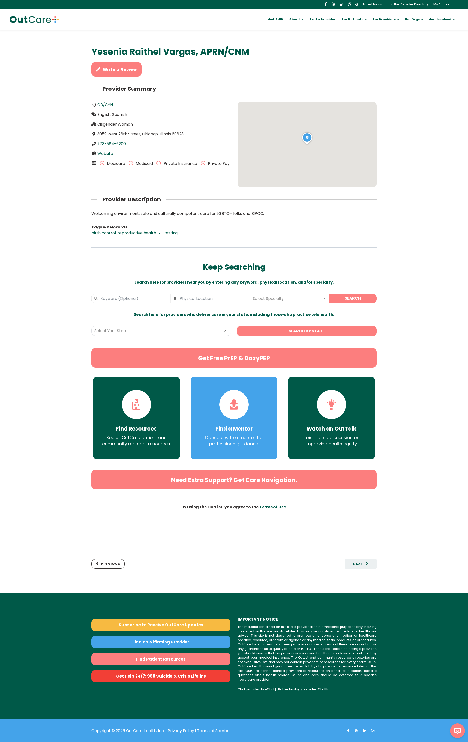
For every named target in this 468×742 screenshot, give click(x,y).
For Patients (352, 19)
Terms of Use (272, 507)
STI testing (168, 233)
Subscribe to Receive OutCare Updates (161, 625)
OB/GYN (105, 105)
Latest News (372, 4)
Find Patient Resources (161, 659)
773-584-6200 (111, 144)
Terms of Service (213, 730)
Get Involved (440, 19)
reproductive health (136, 233)
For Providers (384, 19)
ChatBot (324, 689)
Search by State (307, 331)
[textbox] (289, 298)
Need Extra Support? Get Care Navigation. (234, 480)
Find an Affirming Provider (160, 642)
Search (353, 298)
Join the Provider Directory (408, 4)
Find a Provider (322, 19)
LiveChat (267, 689)
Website (105, 153)
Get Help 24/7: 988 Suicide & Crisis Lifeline (161, 676)
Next (358, 563)
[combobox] (131, 298)
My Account (442, 4)
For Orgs (412, 19)
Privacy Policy (181, 730)
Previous (110, 563)
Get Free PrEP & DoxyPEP (234, 358)
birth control (103, 233)
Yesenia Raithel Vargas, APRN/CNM (170, 52)
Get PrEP (275, 19)
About (294, 19)
